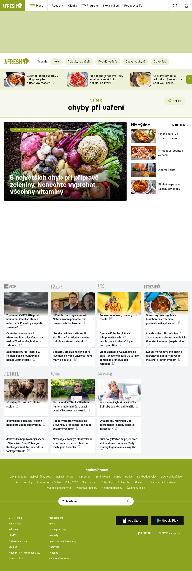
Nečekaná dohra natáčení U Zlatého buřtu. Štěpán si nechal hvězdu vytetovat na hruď (71, 337)
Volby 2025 (71, 482)
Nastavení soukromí (59, 558)
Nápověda (54, 546)
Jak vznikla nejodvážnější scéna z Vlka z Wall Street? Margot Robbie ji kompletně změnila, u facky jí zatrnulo (25, 445)
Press (52, 523)
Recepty (57, 5)
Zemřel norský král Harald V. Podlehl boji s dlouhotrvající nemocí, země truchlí (23, 355)
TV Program (90, 5)
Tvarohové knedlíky (86, 487)
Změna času (103, 476)
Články (72, 5)
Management (56, 517)
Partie (117, 476)
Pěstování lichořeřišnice (163, 482)
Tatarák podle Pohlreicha (115, 482)
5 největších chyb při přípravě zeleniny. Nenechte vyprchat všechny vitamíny (54, 184)
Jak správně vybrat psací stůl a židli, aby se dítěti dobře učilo (118, 404)
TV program (84, 476)
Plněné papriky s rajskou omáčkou (169, 187)
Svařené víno (89, 482)
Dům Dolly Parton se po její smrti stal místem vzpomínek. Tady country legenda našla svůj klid (119, 443)
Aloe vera (139, 482)
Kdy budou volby (147, 476)
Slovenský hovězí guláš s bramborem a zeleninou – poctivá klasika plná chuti (161, 319)
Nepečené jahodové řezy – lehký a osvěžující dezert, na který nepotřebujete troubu (106, 81)
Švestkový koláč (135, 487)
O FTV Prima (15, 517)
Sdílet (175, 102)
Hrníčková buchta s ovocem (171, 153)
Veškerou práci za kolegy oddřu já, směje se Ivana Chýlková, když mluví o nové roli (72, 355)
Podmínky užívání (17, 541)
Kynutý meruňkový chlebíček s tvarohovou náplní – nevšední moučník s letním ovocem (164, 355)
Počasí (129, 476)
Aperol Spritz (166, 170)
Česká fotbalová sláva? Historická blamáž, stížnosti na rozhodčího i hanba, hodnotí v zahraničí (24, 339)
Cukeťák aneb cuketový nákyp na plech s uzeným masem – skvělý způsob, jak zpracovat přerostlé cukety (42, 84)
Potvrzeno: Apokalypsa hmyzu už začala (119, 317)
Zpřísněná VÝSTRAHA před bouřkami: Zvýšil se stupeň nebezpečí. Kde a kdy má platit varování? (24, 321)
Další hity (179, 125)
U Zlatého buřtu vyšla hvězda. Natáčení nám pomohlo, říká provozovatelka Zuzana (70, 319)
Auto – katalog (24, 482)
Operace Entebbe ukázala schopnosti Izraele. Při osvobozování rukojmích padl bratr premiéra (117, 339)
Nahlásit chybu (16, 558)
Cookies (12, 546)
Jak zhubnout (18, 476)
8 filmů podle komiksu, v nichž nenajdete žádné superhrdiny (24, 422)
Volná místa (14, 523)
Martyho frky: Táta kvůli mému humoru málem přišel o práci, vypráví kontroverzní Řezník (71, 406)
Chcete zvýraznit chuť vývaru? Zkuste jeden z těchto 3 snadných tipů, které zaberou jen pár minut (166, 337)
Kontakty (53, 535)
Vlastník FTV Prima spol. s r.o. (24, 552)
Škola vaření (111, 5)
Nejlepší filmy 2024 (41, 476)
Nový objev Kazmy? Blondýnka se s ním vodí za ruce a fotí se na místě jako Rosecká (72, 443)
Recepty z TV (133, 5)
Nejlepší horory (64, 476)
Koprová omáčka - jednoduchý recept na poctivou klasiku (167, 79)
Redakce (53, 552)
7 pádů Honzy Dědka (49, 482)
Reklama (13, 529)
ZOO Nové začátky (171, 476)
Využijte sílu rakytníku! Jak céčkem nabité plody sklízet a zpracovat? (117, 424)
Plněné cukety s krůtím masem (168, 136)
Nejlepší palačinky (112, 487)
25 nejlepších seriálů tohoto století (23, 404)
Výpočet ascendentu (59, 487)
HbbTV (12, 535)
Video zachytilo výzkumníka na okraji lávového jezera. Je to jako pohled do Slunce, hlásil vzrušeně (119, 357)
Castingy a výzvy (57, 529)
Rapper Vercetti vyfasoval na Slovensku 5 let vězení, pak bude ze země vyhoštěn (72, 424)
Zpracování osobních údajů (63, 541)
